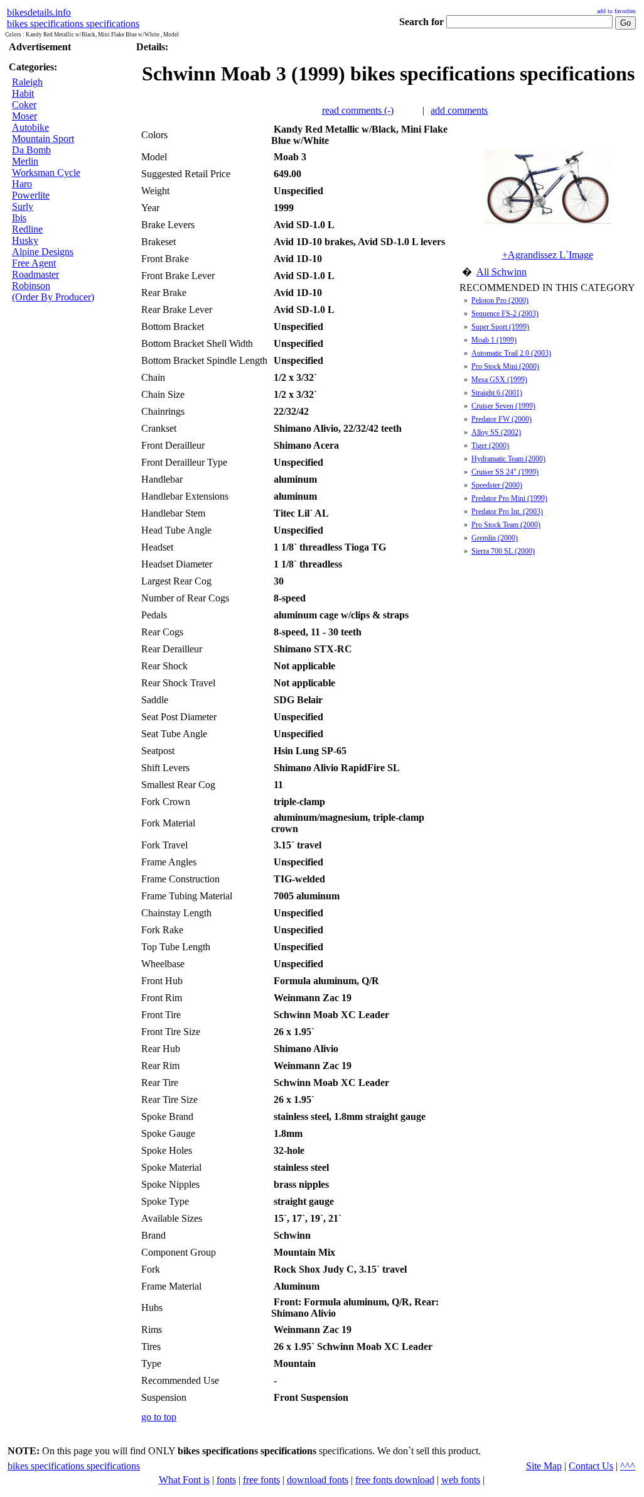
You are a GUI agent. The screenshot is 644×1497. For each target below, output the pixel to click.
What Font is (184, 1479)
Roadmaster (35, 274)
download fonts (317, 1479)
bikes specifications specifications (73, 23)
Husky (25, 240)
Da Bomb (31, 150)
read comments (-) (358, 110)
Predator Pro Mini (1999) (509, 498)
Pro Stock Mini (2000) (505, 366)
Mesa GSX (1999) (499, 379)
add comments (459, 110)
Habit (23, 93)
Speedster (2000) (496, 485)
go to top (158, 1417)
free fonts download (394, 1479)
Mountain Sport (43, 138)
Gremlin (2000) (494, 538)
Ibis (19, 217)
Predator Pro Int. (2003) (507, 511)
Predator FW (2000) (501, 419)
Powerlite (31, 195)
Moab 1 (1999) (494, 340)
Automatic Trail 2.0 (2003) (511, 353)
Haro (22, 183)
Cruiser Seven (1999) (503, 406)
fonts (226, 1479)
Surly (22, 206)
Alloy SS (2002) (496, 432)
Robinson (31, 285)
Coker (24, 104)
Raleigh (27, 82)
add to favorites (616, 11)
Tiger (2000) (490, 445)
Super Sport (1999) (500, 326)
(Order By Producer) (53, 297)
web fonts (460, 1479)
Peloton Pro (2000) (500, 300)
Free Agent (34, 263)
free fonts (261, 1479)
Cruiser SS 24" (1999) (505, 472)
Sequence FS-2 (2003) (505, 313)
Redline (27, 229)
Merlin (25, 161)
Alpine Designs (42, 251)
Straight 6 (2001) (496, 392)
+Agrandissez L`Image (547, 255)
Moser (24, 116)
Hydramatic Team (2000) (508, 458)
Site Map (544, 1466)
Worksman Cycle (46, 172)
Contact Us (591, 1466)
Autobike (30, 127)
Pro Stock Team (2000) (505, 524)
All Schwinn (501, 271)
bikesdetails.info (39, 12)
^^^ (627, 1466)
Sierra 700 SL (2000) (503, 551)
